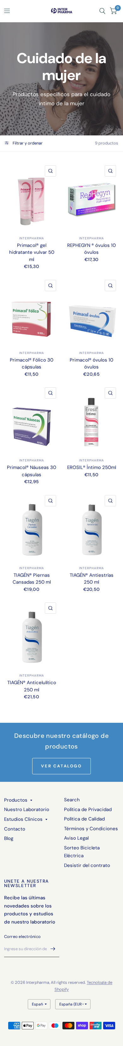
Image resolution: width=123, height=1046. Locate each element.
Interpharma (31, 238)
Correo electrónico (22, 936)
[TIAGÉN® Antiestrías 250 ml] (91, 526)
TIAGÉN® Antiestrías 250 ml (92, 579)
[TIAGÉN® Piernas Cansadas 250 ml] (31, 526)
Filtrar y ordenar (27, 143)
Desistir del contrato (87, 865)
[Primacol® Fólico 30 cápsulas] (31, 311)
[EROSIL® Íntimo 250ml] (91, 418)
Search (72, 800)
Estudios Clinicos (23, 819)
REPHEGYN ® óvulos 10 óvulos (91, 249)
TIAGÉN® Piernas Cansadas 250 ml (32, 579)
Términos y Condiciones (91, 828)
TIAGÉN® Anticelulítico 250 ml (31, 686)
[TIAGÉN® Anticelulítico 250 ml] (31, 633)
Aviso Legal (76, 838)
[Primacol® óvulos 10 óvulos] (91, 311)
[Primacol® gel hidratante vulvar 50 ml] (31, 196)
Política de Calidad (84, 819)
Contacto (14, 829)
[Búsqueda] (102, 11)
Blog (8, 838)
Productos (15, 800)
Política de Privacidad (88, 809)
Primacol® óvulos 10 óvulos (91, 363)
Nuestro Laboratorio (26, 809)
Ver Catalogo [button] (61, 766)
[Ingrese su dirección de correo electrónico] (53, 949)
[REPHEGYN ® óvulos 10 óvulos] (91, 196)
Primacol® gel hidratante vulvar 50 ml (31, 252)
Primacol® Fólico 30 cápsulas (31, 363)
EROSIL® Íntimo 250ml (91, 467)
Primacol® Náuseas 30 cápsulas (31, 471)
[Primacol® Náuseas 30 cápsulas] (31, 418)
